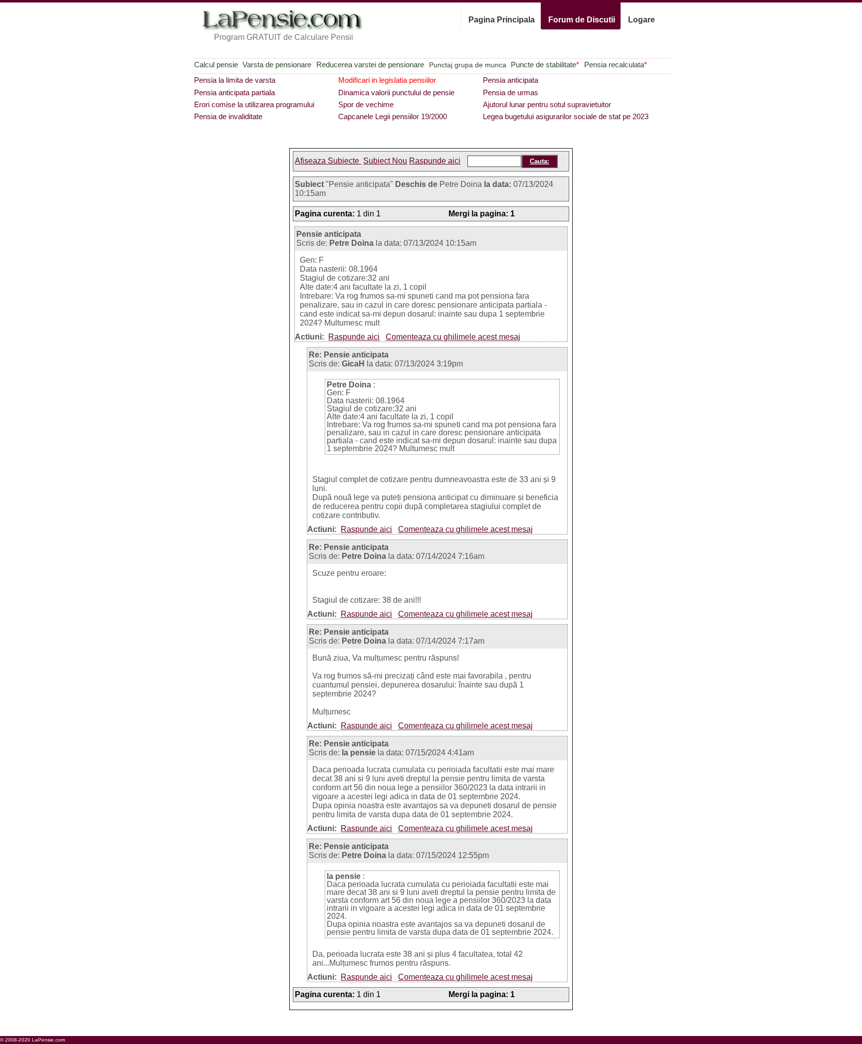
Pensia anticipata (510, 80)
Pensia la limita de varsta (234, 80)
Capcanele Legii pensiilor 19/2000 (392, 116)
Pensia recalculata (615, 64)
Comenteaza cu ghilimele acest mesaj (453, 337)
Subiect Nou (385, 161)
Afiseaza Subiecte (328, 161)
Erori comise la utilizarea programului (254, 104)
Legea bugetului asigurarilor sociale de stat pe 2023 (565, 116)
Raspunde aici (434, 161)
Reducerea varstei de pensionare (370, 64)
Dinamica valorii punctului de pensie (396, 92)
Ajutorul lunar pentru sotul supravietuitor (547, 104)
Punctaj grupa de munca (467, 65)
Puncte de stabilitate (545, 64)
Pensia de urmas (510, 92)
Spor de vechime (366, 104)
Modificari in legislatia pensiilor (387, 80)
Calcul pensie (216, 64)
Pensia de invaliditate (228, 116)
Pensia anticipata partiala (234, 92)
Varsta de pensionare (276, 64)
